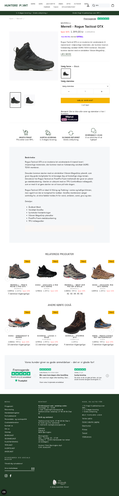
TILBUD (55, 7)
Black (66, 73)
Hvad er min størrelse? (101, 81)
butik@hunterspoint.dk (56, 425)
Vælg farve (70, 66)
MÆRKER (47, 7)
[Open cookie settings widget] (4, 492)
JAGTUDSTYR (50, 4)
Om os (7, 429)
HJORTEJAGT (10, 448)
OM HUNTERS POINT (68, 7)
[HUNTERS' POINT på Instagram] (6, 475)
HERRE (33, 4)
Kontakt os (9, 426)
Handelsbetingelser (12, 413)
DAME (41, 4)
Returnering (9, 410)
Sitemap (8, 432)
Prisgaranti (9, 406)
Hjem (11, 19)
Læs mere (66, 54)
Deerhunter (86, 426)
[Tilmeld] (32, 468)
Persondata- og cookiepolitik (16, 419)
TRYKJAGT (8, 445)
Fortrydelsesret (10, 416)
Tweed (84, 433)
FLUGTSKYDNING (11, 442)
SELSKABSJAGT (10, 439)
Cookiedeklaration (12, 422)
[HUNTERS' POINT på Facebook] (10, 475)
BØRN (86, 4)
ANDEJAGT (9, 452)
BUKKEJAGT (9, 435)
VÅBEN (60, 4)
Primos (84, 430)
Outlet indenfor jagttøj (90, 422)
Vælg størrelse (67, 81)
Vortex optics (87, 419)
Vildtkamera (86, 437)
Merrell (19, 19)
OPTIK (68, 4)
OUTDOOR (77, 4)
